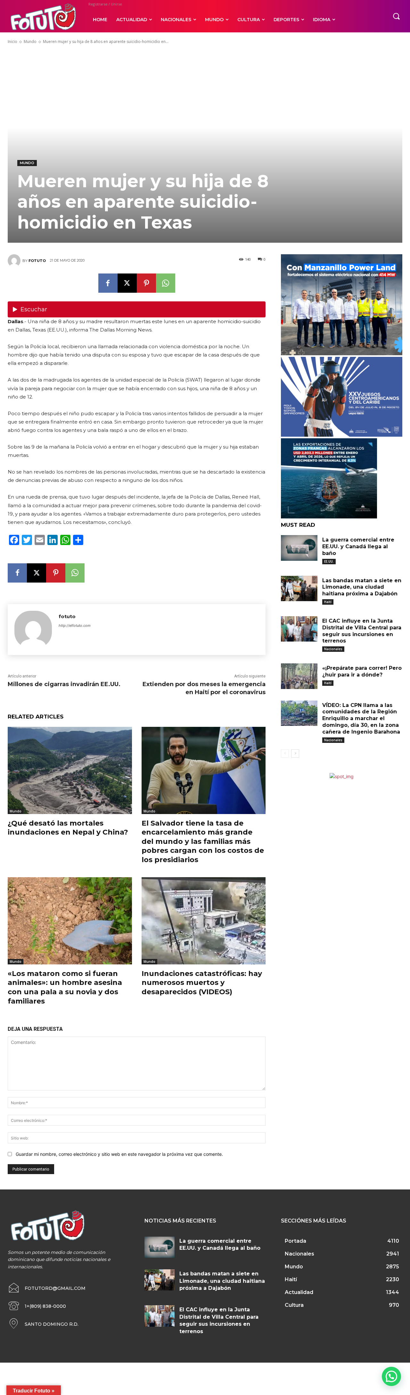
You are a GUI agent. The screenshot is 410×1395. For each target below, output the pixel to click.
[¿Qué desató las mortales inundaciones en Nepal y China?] (70, 770)
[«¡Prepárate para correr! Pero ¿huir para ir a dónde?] (299, 676)
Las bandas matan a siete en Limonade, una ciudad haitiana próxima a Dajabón (361, 587)
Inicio (12, 41)
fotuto (37, 260)
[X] (127, 283)
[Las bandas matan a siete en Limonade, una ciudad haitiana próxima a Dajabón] (299, 588)
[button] (396, 16)
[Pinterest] (146, 283)
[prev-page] (285, 753)
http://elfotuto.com (75, 625)
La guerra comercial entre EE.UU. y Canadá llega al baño (358, 546)
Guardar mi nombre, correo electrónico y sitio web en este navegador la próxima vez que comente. (119, 1154)
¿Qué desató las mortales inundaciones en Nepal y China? (68, 828)
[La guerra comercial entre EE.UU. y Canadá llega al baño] (299, 548)
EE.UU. (329, 561)
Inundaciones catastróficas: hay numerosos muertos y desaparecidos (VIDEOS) (202, 982)
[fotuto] (15, 260)
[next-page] (295, 753)
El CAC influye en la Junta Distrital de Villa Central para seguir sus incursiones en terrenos (361, 631)
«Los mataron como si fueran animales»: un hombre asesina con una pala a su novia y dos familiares (65, 987)
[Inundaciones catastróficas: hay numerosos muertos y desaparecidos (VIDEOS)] (204, 920)
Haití (328, 602)
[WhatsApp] (165, 283)
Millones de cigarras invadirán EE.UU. (64, 684)
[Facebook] (108, 283)
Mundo (30, 41)
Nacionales (333, 649)
